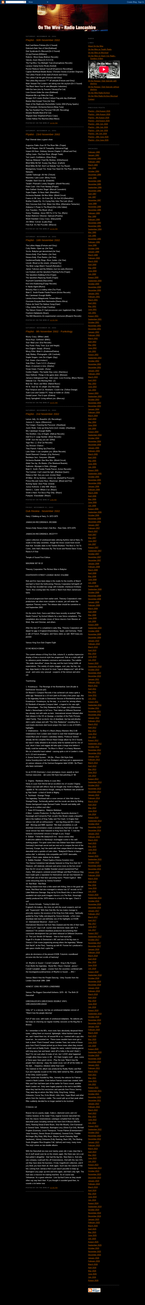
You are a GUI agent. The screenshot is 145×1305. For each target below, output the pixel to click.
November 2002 (94, 364)
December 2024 (94, 1216)
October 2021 (93, 1094)
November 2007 (94, 557)
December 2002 (94, 367)
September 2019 (95, 1014)
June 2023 (92, 1158)
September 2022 (95, 1129)
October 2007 (93, 554)
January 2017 (93, 911)
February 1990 (94, 219)
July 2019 (92, 1007)
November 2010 (94, 673)
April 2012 (92, 727)
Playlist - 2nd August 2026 (99, 121)
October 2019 (93, 1017)
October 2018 (93, 978)
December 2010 (94, 676)
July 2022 (92, 1123)
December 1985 (94, 184)
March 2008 (93, 570)
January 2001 (93, 294)
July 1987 (92, 197)
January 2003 (93, 371)
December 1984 (94, 175)
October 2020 (93, 1055)
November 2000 (94, 287)
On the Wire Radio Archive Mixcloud (103, 96)
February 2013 (94, 760)
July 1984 (92, 168)
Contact (91, 99)
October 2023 (93, 1171)
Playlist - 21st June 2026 (98, 140)
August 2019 (93, 1010)
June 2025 (92, 1235)
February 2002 (94, 335)
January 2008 (93, 564)
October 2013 (93, 785)
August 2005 (93, 470)
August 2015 (93, 856)
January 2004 (93, 409)
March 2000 (93, 261)
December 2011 (94, 715)
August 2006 (93, 509)
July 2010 (92, 660)
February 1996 (94, 242)
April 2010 (92, 650)
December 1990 (94, 223)
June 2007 (92, 541)
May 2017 (92, 924)
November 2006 (94, 518)
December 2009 (94, 637)
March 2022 (93, 1110)
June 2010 (92, 657)
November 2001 (94, 326)
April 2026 (92, 1268)
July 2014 (92, 814)
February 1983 (94, 162)
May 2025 (92, 1232)
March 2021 (93, 1071)
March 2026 (93, 1264)
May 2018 (92, 962)
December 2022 (94, 1139)
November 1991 (94, 226)
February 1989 (94, 213)
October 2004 (93, 438)
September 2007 (95, 551)
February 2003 (94, 374)
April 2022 (92, 1113)
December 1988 (94, 210)
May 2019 (92, 1001)
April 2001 (92, 303)
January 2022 (93, 1104)
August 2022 (93, 1126)
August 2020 (93, 1049)
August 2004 (93, 432)
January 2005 (93, 448)
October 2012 (93, 747)
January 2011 (93, 679)
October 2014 (93, 824)
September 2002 (95, 358)
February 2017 (94, 914)
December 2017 (94, 946)
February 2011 (94, 682)
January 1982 (93, 155)
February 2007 (94, 528)
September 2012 (95, 744)
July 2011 (92, 699)
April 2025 (92, 1229)
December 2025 (94, 1255)
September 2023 (95, 1168)
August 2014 (93, 817)
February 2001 (94, 297)
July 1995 (92, 236)
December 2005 (94, 483)
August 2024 (93, 1203)
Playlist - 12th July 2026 (98, 130)
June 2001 (92, 309)
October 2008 (93, 592)
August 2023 (93, 1165)
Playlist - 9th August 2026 (98, 118)
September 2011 (94, 705)
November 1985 (94, 181)
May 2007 (92, 538)
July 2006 (92, 506)
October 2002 (93, 361)
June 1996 (92, 245)
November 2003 (94, 403)
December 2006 (94, 522)
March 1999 (93, 255)
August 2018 (93, 972)
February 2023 (94, 1145)
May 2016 (92, 885)
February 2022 (94, 1107)
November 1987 (94, 200)
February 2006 (94, 490)
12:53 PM (53, 229)
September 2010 (95, 666)
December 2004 (94, 445)
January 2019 (93, 988)
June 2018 (92, 965)
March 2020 (93, 1033)
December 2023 (94, 1178)
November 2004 (94, 441)
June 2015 (92, 850)
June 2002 (92, 348)
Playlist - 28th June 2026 (98, 137)
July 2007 (92, 544)
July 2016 (92, 891)
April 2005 (92, 457)
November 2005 (94, 480)
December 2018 (94, 985)
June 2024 (92, 1197)
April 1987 (92, 194)
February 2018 (94, 952)
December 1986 (94, 191)
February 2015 (94, 837)
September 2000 (95, 281)
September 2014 (95, 821)
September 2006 (95, 512)
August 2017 (93, 933)
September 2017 (95, 936)
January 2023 (93, 1142)
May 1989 (92, 216)
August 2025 (93, 1242)
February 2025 (94, 1222)
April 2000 (92, 265)
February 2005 (94, 451)
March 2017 (93, 917)
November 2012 (94, 750)
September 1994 (95, 229)
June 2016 (92, 888)
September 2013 (95, 782)
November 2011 (94, 711)
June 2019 (92, 1004)
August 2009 (93, 625)
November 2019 (94, 1020)
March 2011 (93, 686)
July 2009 (92, 621)
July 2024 (92, 1200)
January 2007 (93, 525)
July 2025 (92, 1239)
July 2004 (92, 428)
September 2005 (95, 474)
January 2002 (93, 332)
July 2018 (92, 969)
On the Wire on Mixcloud (98, 53)
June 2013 (92, 772)
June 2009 (92, 618)
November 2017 (94, 943)
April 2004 (92, 419)
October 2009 (93, 631)
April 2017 (92, 920)
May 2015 (92, 846)
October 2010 (93, 670)
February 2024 (94, 1184)
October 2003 (93, 399)
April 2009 (92, 612)
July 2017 (92, 930)
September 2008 (95, 589)
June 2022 (92, 1120)
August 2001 (93, 316)
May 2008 (92, 576)
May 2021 (92, 1078)
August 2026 (93, 1280)
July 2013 (92, 776)
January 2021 (93, 1065)
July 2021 (92, 1084)
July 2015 (92, 853)
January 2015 (93, 834)
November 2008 (94, 596)
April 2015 (92, 843)
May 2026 (92, 1271)
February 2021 (94, 1068)
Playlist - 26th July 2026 (98, 124)
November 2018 (94, 981)
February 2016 (94, 875)
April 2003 (92, 380)
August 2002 (93, 355)
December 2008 (94, 599)
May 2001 (92, 306)
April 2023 (92, 1152)
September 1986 (95, 187)
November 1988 (94, 207)
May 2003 (92, 384)
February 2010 (94, 644)
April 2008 (92, 573)
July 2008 (92, 583)
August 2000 (93, 277)
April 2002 (92, 342)
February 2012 (94, 721)
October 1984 (93, 171)
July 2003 (92, 390)
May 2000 (92, 268)
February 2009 (94, 605)
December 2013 (94, 792)
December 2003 (94, 406)
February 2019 (94, 991)
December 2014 (94, 830)
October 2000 (93, 284)
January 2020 (93, 1026)
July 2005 (92, 467)
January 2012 (93, 718)
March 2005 (93, 454)
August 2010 (93, 663)
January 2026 (93, 1258)
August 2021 (93, 1088)
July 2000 (92, 274)
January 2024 (93, 1181)
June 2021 (92, 1081)
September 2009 (95, 628)
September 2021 (95, 1091)
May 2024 (92, 1194)
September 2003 (95, 396)
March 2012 (93, 724)
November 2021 (94, 1097)
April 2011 (92, 689)
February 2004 (94, 412)
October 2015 (93, 862)
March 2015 (93, 840)
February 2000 (94, 258)
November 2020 (94, 1059)
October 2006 (93, 515)
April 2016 (92, 882)
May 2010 (92, 654)
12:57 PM (53, 402)
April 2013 (92, 766)
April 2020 (92, 1036)
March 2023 (93, 1149)
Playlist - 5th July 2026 (97, 134)
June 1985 (92, 178)
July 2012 (92, 737)
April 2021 (92, 1075)
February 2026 (94, 1261)
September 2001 (95, 319)
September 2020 (95, 1052)
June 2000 (92, 271)
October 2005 (93, 477)
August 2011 (93, 702)
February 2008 (94, 567)
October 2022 (93, 1132)
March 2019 (93, 994)
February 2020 (94, 1030)
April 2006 (92, 496)
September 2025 (95, 1245)
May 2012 (92, 731)
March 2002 (93, 338)
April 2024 (92, 1190)
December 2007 (94, 560)
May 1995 (92, 232)
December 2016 (94, 908)
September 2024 (95, 1207)
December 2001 (94, 329)
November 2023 (94, 1174)
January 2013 (93, 756)
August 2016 (93, 895)
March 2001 (93, 300)
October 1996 (93, 248)
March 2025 (93, 1226)
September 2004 (95, 435)
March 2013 (93, 763)
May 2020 (92, 1039)
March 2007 (93, 531)
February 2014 (94, 798)
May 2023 (92, 1155)
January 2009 (93, 602)
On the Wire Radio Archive (99, 93)
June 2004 (92, 425)
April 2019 (92, 998)
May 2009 (92, 615)
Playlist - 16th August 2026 (99, 114)
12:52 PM (53, 123)
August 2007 (93, 547)
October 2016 (93, 901)
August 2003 (93, 393)
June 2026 (92, 1274)
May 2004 (92, 422)
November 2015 (94, 866)
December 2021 (94, 1100)
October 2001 (93, 322)
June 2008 (92, 580)
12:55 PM (53, 320)
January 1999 (93, 252)
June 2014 (92, 811)
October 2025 (93, 1248)
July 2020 (92, 1046)
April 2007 (92, 535)
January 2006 (93, 486)
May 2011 (92, 692)
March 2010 (93, 647)
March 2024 (93, 1187)
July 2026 (92, 1277)
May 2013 (92, 769)
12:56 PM (53, 1187)
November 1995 (94, 239)
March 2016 (93, 879)
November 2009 (94, 634)
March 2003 (93, 377)
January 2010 (93, 641)
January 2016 (93, 872)
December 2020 (94, 1062)
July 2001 (92, 313)
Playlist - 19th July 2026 (98, 127)
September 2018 (95, 975)
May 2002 (92, 345)
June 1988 (92, 203)
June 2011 (92, 695)
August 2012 (93, 740)
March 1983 (93, 165)
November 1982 (94, 158)
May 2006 (92, 499)
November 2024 (94, 1213)
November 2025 (94, 1251)
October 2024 (93, 1210)
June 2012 (92, 734)
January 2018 (93, 949)
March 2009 (93, 608)
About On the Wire (95, 46)
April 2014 (92, 805)
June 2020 (92, 1042)
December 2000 (94, 290)
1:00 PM (53, 500)
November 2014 (94, 827)
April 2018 (92, 959)
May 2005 (92, 461)
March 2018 (93, 956)
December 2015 (94, 869)
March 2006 (93, 493)
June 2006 (92, 502)
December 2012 (94, 753)
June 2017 (92, 927)
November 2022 (94, 1136)
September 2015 (95, 859)
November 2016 (94, 904)
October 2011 (93, 708)
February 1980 (94, 152)
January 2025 (93, 1219)
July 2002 (92, 351)
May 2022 (92, 1117)
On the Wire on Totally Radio (100, 49)
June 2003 (92, 387)
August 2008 (93, 586)
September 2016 (95, 898)
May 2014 (92, 808)
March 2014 (93, 801)
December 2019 (94, 1023)
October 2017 (93, 940)
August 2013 (93, 779)
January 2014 (93, 795)
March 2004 (93, 416)
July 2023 (92, 1161)
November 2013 (94, 789)
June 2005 (92, 464)
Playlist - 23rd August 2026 (99, 111)
